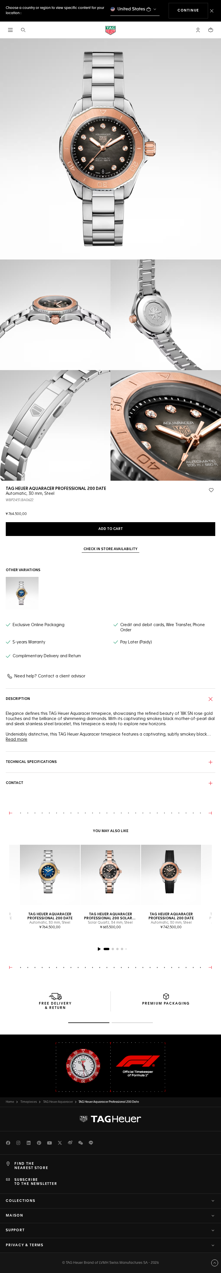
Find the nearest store (31, 1166)
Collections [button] (20, 1201)
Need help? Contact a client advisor (49, 676)
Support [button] (15, 1230)
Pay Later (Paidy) (136, 642)
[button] (198, 30)
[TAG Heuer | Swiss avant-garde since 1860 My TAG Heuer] (110, 1119)
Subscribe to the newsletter (35, 1182)
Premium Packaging (166, 1003)
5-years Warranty (29, 642)
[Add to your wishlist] (211, 490)
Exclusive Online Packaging (38, 625)
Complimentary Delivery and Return (47, 656)
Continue (193, 10)
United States (131, 9)
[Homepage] (110, 30)
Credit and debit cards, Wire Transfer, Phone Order (162, 627)
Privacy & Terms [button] (24, 1245)
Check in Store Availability (110, 549)
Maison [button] (14, 1215)
